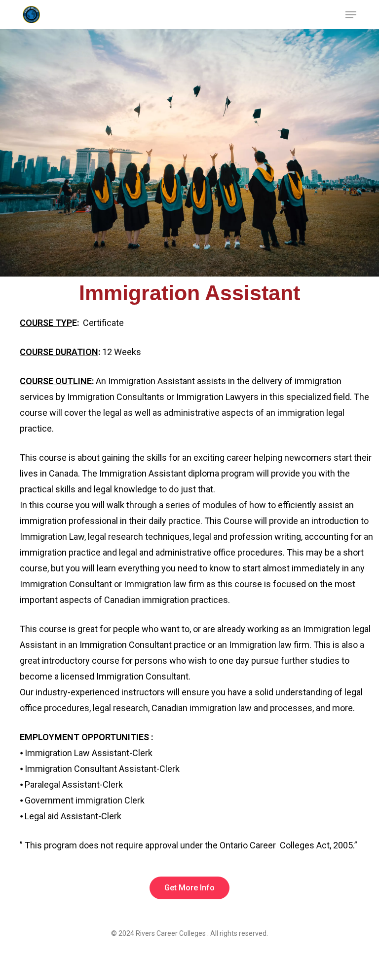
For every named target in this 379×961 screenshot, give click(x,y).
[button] (350, 15)
